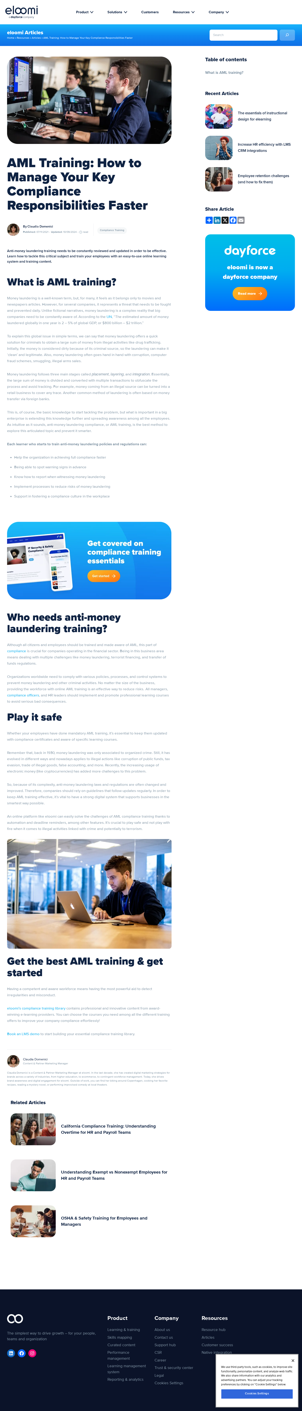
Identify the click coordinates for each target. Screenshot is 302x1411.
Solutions (114, 12)
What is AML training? (224, 72)
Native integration (217, 1352)
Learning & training (123, 1329)
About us (162, 1329)
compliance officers (23, 695)
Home (10, 38)
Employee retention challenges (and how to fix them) (263, 179)
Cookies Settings (257, 1393)
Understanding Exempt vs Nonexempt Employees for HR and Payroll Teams (114, 1175)
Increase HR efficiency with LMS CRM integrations (264, 148)
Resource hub (214, 1329)
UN (109, 316)
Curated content (121, 1345)
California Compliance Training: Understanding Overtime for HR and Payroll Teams (108, 1129)
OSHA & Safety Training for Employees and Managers (104, 1221)
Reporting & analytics (125, 1379)
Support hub (165, 1345)
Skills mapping (119, 1337)
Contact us (164, 1337)
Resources (181, 12)
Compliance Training (112, 230)
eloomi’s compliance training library (36, 1008)
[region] (257, 1380)
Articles (36, 38)
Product (82, 12)
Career (160, 1360)
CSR (158, 1352)
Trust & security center (174, 1367)
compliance (16, 651)
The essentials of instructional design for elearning (262, 116)
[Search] (287, 35)
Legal (159, 1375)
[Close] (293, 1360)
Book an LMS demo (23, 1034)
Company (216, 12)
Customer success (217, 1345)
